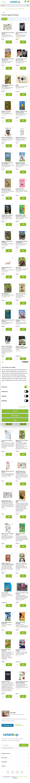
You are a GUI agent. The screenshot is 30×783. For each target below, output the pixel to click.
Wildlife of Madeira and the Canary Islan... (21, 112)
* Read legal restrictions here (7, 747)
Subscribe (23, 745)
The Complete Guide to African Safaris (7, 163)
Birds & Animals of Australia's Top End (6, 189)
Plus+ (21, 776)
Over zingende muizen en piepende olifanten (22, 682)
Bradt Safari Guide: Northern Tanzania (20, 163)
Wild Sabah (18, 267)
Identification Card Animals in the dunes (21, 472)
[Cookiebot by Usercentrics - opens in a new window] (22, 362)
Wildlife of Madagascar (7, 137)
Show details (22, 406)
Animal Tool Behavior (7, 346)
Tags (4, 12)
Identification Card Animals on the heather (7, 501)
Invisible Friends (6, 681)
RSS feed (25, 776)
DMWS (17, 776)
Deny (15, 420)
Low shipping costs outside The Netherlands (15, 8)
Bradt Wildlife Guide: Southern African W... (21, 216)
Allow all (15, 411)
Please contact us (7, 725)
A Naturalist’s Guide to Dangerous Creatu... (7, 216)
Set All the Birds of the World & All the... (21, 59)
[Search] (27, 5)
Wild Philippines (5, 293)
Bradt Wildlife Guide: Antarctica (7, 623)
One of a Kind (5, 592)
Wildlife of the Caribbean (8, 533)
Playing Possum (19, 188)
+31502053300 (18, 724)
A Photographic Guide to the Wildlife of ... (8, 86)
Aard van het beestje (21, 293)
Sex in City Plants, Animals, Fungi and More (22, 347)
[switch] (26, 391)
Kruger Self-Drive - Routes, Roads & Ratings (8, 564)
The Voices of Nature (21, 563)
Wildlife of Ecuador (6, 111)
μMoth (17, 85)
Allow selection (15, 415)
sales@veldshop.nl (19, 725)
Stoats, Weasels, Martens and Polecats (8, 59)
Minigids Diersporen (21, 137)
